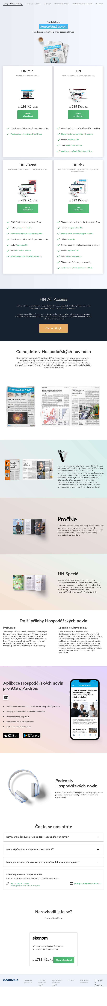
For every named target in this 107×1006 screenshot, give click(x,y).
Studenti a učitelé (33, 4)
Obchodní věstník (61, 4)
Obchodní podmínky (28, 981)
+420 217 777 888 (20, 883)
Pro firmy (99, 4)
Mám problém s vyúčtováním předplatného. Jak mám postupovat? (42, 861)
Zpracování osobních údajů (57, 982)
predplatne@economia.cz (87, 883)
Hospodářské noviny (13, 4)
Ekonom (47, 4)
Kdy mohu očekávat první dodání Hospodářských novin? (37, 836)
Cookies (71, 980)
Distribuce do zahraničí (82, 4)
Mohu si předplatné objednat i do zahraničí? (30, 849)
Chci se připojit (53, 328)
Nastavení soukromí (84, 981)
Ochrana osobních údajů (42, 982)
